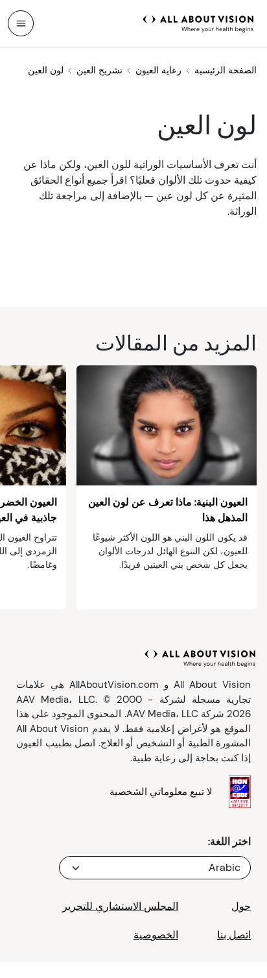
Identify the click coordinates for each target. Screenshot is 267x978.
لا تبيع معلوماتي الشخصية (161, 791)
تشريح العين (99, 70)
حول (241, 906)
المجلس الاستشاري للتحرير (120, 906)
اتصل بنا (234, 935)
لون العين (46, 70)
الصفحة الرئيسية (225, 70)
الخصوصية (156, 935)
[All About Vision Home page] (198, 22)
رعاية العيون (158, 70)
